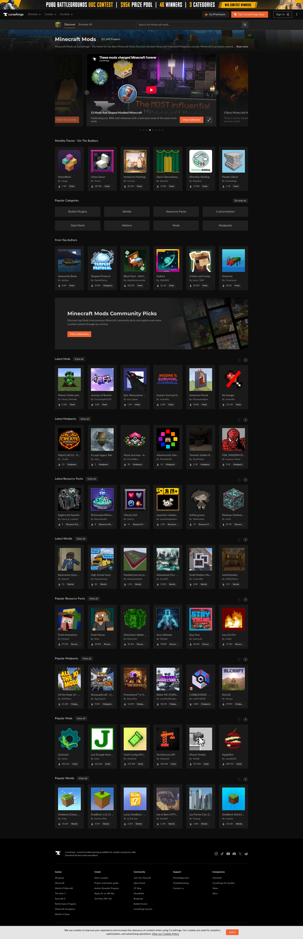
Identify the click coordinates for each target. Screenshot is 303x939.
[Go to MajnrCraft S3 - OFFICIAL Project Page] (69, 447)
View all (79, 359)
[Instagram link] (216, 854)
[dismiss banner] (298, 5)
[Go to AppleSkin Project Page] (233, 746)
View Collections (79, 334)
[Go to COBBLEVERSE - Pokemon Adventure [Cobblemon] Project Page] (200, 687)
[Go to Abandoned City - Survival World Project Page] (167, 567)
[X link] (240, 854)
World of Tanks (62, 914)
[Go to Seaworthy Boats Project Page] (69, 268)
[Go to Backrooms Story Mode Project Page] (69, 567)
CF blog (137, 888)
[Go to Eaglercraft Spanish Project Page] (69, 507)
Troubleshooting (181, 883)
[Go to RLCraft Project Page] (233, 687)
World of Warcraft (64, 888)
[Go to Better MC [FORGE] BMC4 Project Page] (167, 687)
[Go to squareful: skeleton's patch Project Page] (167, 507)
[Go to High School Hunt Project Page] (102, 567)
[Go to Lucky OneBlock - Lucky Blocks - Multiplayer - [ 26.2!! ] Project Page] (135, 806)
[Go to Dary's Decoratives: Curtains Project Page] (167, 169)
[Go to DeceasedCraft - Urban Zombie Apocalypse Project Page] (102, 687)
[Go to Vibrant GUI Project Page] (135, 507)
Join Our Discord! (142, 878)
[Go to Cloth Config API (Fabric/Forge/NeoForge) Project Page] (135, 746)
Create (49, 14)
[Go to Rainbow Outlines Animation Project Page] (233, 507)
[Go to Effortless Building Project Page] (200, 169)
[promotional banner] (151, 4)
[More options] (297, 14)
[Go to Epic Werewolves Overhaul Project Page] (135, 387)
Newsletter (139, 893)
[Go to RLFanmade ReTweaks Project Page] (102, 507)
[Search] (245, 25)
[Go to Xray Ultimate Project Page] (167, 627)
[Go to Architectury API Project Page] (167, 746)
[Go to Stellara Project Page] (167, 268)
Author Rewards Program (106, 888)
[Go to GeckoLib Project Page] (69, 746)
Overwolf (216, 878)
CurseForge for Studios (223, 883)
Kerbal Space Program (65, 904)
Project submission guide (106, 883)
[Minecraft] (58, 25)
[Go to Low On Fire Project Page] (233, 627)
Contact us (178, 888)
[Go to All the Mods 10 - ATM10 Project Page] (69, 687)
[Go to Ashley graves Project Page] (200, 507)
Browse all (240, 200)
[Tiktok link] (222, 854)
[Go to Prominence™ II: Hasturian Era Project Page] (135, 687)
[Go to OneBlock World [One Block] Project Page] (233, 806)
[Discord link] (234, 854)
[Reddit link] (246, 854)
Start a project (101, 878)
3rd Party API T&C (103, 899)
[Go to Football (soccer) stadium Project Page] (135, 567)
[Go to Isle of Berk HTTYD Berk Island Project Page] (167, 806)
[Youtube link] (228, 854)
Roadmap (138, 899)
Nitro (214, 893)
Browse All (85, 24)
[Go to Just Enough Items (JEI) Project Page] (102, 746)
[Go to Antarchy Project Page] (233, 268)
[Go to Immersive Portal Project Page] (200, 387)
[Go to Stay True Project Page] (200, 627)
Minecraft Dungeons (65, 909)
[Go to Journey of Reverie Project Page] (102, 387)
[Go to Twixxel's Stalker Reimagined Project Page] (200, 447)
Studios (65, 14)
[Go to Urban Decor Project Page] (102, 169)
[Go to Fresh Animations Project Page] (69, 627)
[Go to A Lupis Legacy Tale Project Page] (102, 447)
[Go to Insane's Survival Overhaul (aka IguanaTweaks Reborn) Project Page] (167, 387)
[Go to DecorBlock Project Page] (69, 169)
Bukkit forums (140, 904)
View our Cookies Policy (165, 934)
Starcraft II (60, 899)
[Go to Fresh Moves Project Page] (102, 627)
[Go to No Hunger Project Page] (233, 387)
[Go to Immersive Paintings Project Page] (135, 169)
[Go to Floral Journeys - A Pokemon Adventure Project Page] (135, 447)
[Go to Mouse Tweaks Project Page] (200, 746)
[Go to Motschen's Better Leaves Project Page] (135, 627)
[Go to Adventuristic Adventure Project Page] (167, 447)
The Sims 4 (60, 893)
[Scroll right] (245, 360)
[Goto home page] (13, 14)
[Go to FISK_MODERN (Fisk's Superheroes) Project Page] (233, 447)
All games (59, 878)
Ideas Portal (139, 883)
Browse (33, 14)
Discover (69, 24)
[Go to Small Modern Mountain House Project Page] (200, 567)
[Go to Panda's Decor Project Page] (233, 169)
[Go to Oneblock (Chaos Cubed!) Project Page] (69, 806)
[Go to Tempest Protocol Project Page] (102, 268)
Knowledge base (181, 878)
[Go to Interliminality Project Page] (233, 567)
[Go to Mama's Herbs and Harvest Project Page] (69, 387)
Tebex (215, 888)
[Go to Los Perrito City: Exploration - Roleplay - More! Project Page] (200, 806)
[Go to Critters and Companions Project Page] (200, 268)
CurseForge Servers (143, 909)
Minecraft (59, 883)
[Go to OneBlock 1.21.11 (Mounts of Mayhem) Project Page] (102, 806)
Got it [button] (232, 932)
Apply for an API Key (104, 893)
